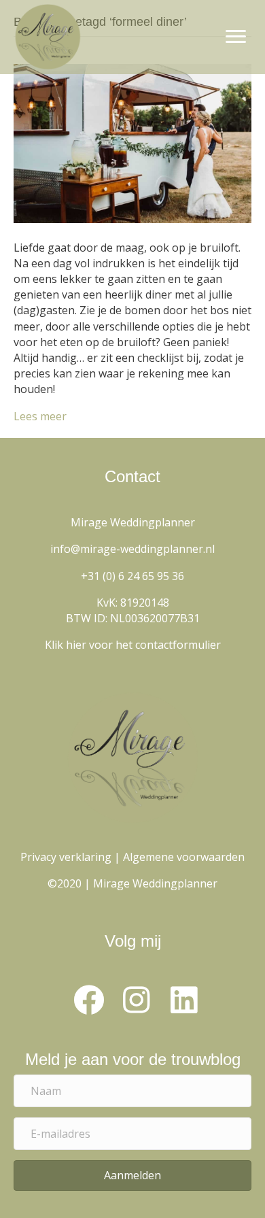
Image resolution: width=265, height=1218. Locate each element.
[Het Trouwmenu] (132, 142)
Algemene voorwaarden (184, 856)
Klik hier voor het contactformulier (133, 644)
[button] (88, 1000)
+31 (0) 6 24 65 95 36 (132, 576)
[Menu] (235, 36)
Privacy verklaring (65, 856)
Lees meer (40, 416)
